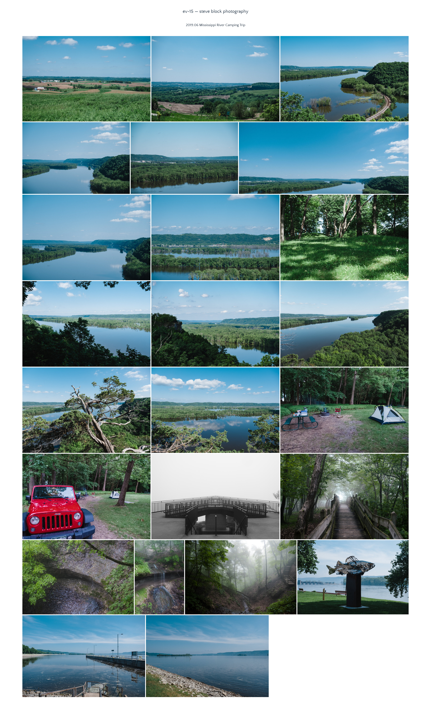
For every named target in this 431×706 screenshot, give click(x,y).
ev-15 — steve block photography (215, 11)
